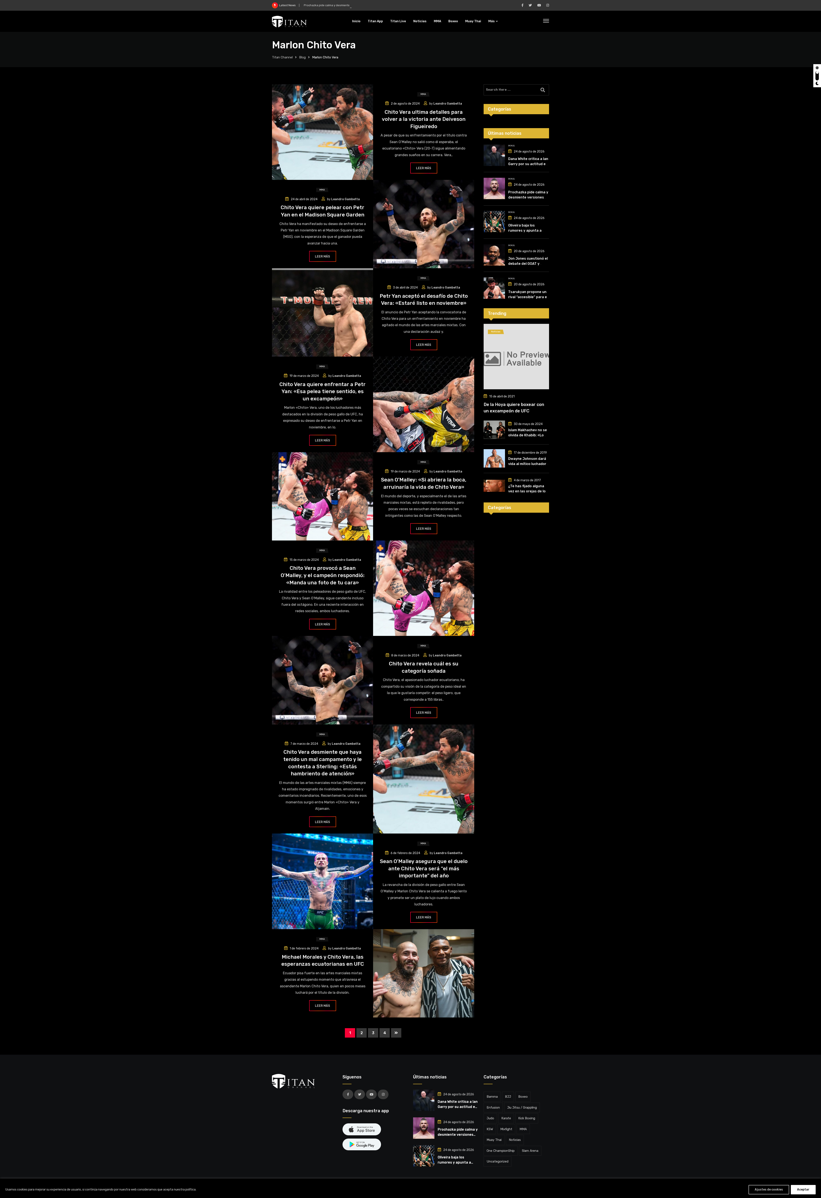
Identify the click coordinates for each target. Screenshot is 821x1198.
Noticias (420, 21)
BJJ (508, 1097)
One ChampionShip (501, 1151)
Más (491, 21)
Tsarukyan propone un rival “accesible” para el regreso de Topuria (528, 297)
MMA (437, 21)
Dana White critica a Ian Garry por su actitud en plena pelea (528, 164)
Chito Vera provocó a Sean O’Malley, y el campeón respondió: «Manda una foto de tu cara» (323, 575)
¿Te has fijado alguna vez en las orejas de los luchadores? (528, 491)
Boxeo (453, 21)
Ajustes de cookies (769, 1189)
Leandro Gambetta (447, 103)
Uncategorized (497, 1161)
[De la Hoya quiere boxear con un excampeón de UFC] (516, 356)
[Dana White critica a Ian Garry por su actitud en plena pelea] (494, 155)
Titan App (375, 21)
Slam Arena (530, 1151)
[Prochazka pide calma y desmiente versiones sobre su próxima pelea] (494, 188)
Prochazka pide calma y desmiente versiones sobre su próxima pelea (349, 5)
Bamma (492, 1097)
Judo (490, 1118)
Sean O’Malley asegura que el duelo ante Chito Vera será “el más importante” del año (424, 868)
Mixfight (506, 1129)
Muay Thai (473, 21)
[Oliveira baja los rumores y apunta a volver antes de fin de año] (494, 221)
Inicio (356, 21)
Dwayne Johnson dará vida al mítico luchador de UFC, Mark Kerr (527, 464)
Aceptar (803, 1189)
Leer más (423, 168)
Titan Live (398, 21)
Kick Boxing (526, 1118)
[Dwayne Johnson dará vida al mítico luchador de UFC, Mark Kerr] (494, 458)
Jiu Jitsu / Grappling (522, 1107)
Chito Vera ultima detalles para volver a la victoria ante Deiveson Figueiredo (423, 119)
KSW (490, 1129)
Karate (506, 1118)
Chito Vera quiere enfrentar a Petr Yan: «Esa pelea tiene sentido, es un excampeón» (322, 391)
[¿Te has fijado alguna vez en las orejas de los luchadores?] (494, 486)
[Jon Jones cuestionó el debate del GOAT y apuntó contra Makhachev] (494, 255)
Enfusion (493, 1107)
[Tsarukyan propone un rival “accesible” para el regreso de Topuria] (494, 288)
